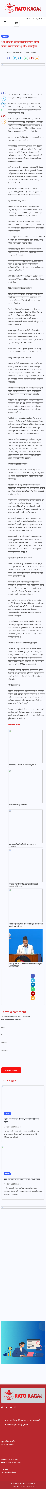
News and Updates (13, 1127)
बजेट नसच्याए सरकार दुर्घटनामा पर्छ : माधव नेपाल (22, 1179)
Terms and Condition (8, 1472)
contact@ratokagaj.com (17, 1424)
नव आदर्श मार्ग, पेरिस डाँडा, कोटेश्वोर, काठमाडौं (23, 1420)
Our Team (4, 1469)
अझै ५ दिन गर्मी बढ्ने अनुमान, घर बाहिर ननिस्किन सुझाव (21, 1120)
